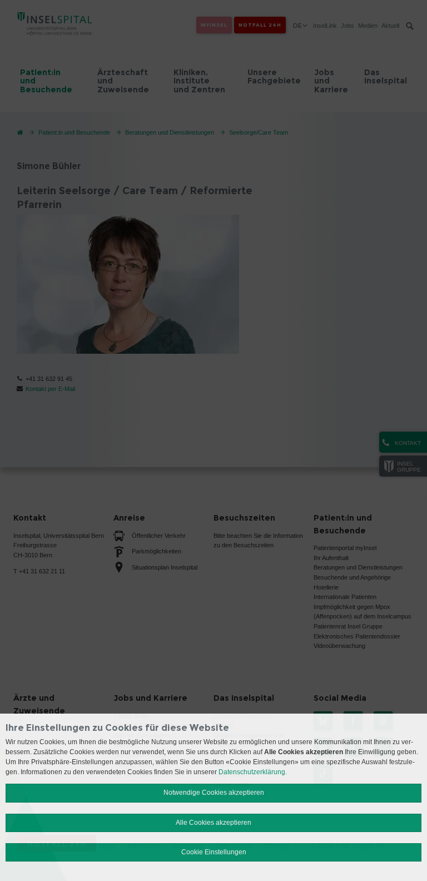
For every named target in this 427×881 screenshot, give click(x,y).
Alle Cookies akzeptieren (213, 822)
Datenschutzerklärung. (253, 772)
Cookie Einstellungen (213, 852)
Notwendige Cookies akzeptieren (213, 792)
